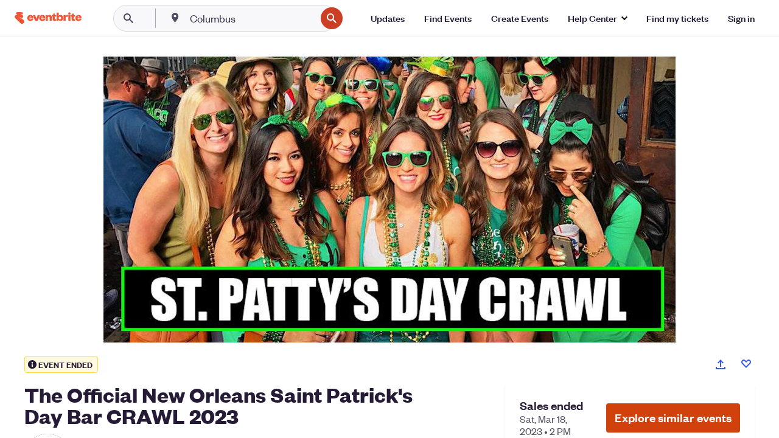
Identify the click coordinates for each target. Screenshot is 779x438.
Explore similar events (673, 417)
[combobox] (252, 18)
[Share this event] (720, 364)
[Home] (48, 18)
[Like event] (746, 363)
